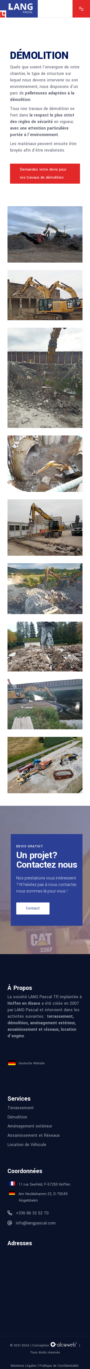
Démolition (17, 1117)
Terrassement (21, 1108)
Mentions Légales (23, 1365)
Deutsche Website (32, 1063)
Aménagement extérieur (30, 1126)
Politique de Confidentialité (60, 1365)
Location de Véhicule (27, 1144)
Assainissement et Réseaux (34, 1135)
